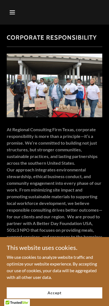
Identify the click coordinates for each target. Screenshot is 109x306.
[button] (18, 12)
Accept (54, 292)
